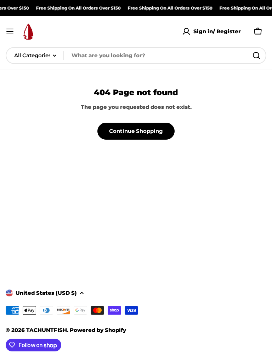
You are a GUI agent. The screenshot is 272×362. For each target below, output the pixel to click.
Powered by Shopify (98, 330)
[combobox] (136, 55)
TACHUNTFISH (46, 330)
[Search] (256, 55)
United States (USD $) (46, 293)
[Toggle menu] (10, 31)
